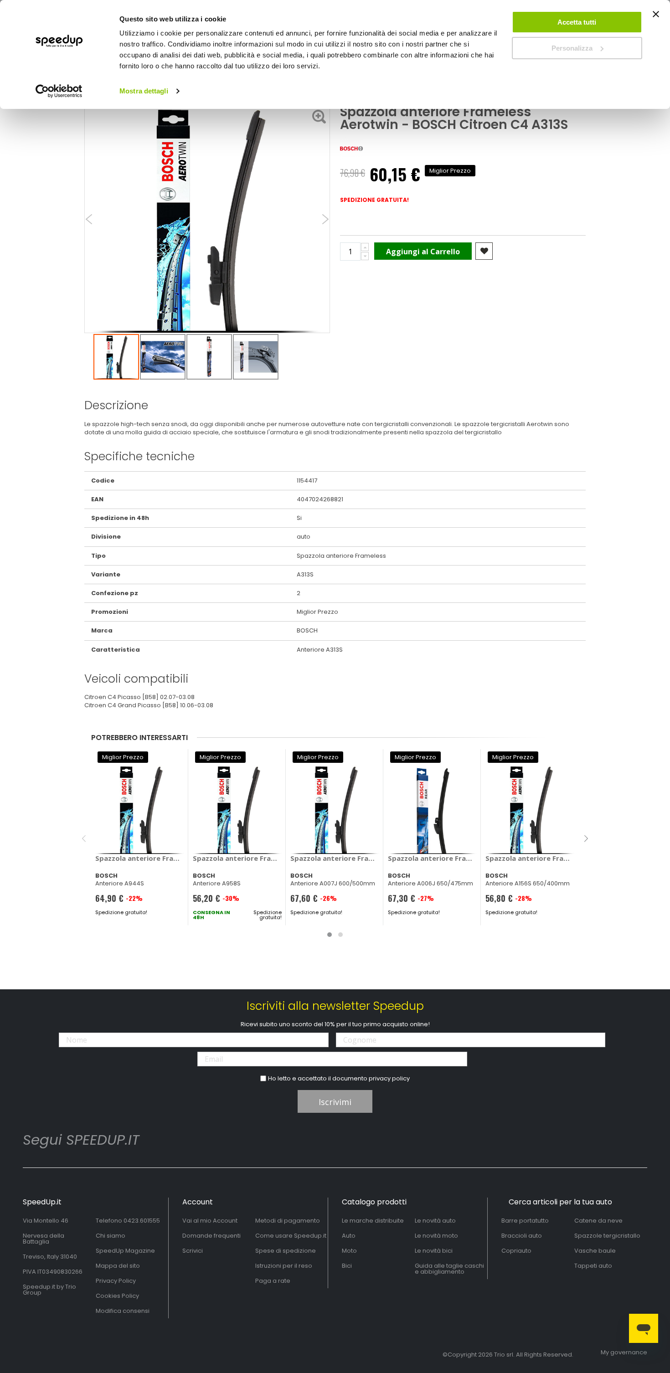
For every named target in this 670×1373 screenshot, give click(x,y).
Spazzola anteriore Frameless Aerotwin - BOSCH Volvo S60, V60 (334, 858)
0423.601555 (142, 1220)
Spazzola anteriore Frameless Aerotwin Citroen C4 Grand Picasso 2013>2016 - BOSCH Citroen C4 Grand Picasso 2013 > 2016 (139, 858)
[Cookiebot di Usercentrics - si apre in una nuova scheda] (59, 91)
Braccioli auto (521, 1235)
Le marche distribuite (373, 1220)
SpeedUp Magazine (125, 1250)
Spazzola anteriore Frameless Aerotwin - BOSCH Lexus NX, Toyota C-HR (529, 858)
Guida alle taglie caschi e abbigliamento (449, 1268)
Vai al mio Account (209, 1220)
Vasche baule (595, 1250)
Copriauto (516, 1250)
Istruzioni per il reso (283, 1265)
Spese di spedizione (285, 1250)
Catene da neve (598, 1220)
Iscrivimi (335, 1101)
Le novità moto (436, 1235)
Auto (349, 1235)
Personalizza (572, 48)
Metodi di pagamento (287, 1220)
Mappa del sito (118, 1265)
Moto (349, 1250)
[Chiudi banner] (656, 18)
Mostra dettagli (143, 91)
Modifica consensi (122, 1310)
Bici (347, 1265)
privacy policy (389, 1078)
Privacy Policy (116, 1280)
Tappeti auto (593, 1265)
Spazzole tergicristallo (607, 1235)
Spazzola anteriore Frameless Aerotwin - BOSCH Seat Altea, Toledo (237, 858)
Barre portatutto (525, 1220)
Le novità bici (434, 1250)
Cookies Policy (117, 1295)
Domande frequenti (211, 1235)
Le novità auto (435, 1220)
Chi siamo (110, 1235)
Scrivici (192, 1250)
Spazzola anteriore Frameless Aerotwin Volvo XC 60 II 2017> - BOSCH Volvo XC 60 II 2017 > (432, 858)
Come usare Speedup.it (290, 1235)
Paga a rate (272, 1280)
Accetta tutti (576, 22)
